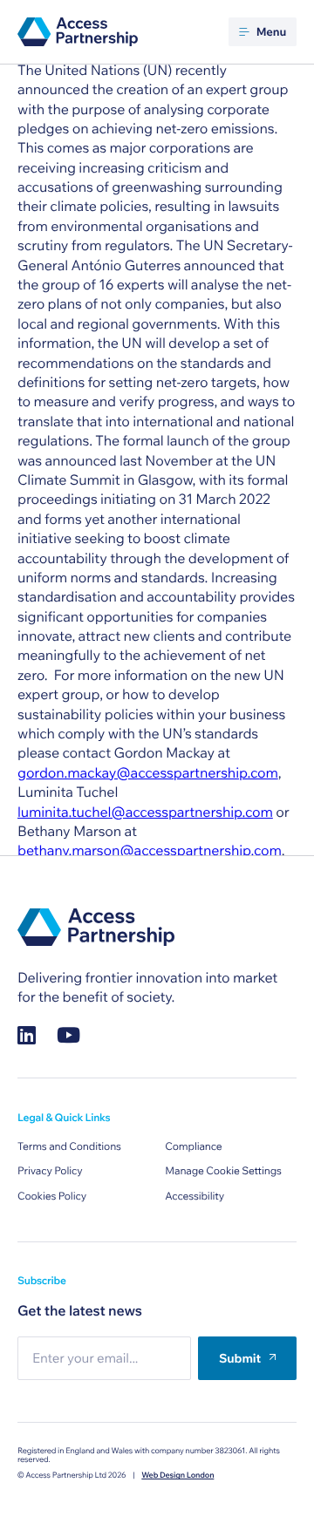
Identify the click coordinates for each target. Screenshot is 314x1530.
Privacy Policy (50, 1171)
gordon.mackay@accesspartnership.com (147, 773)
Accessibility (194, 1196)
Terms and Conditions (69, 1146)
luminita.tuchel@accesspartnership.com (145, 812)
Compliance (193, 1146)
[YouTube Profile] (68, 1035)
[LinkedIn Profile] (26, 1035)
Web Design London (177, 1475)
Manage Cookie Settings (223, 1171)
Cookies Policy (51, 1196)
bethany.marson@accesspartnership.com (149, 851)
